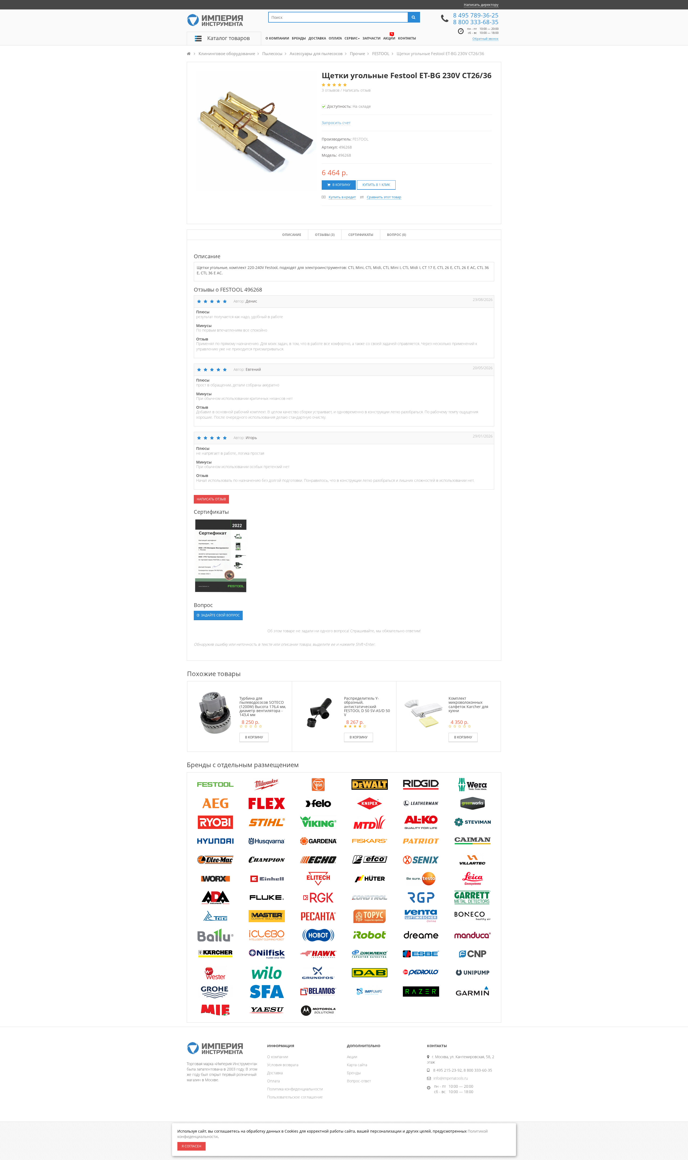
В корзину (341, 184)
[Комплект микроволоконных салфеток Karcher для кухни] (424, 712)
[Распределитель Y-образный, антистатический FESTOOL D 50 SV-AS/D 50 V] (319, 712)
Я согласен (191, 1146)
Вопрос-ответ (359, 1080)
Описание (291, 234)
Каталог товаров (228, 38)
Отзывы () (325, 234)
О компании (277, 1056)
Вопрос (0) (396, 234)
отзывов (331, 90)
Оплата (273, 1080)
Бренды (354, 1072)
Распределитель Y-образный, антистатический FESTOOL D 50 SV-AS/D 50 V (367, 706)
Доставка (275, 1072)
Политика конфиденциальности (295, 1088)
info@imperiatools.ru (450, 1078)
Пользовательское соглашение (295, 1097)
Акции (352, 1056)
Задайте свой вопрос (220, 615)
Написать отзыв (357, 90)
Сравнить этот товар (384, 197)
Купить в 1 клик (376, 184)
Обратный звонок (485, 39)
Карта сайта (357, 1064)
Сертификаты (360, 234)
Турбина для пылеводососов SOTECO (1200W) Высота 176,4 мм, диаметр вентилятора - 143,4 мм (262, 706)
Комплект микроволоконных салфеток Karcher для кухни (468, 704)
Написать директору (481, 4)
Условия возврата (282, 1064)
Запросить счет (336, 122)
